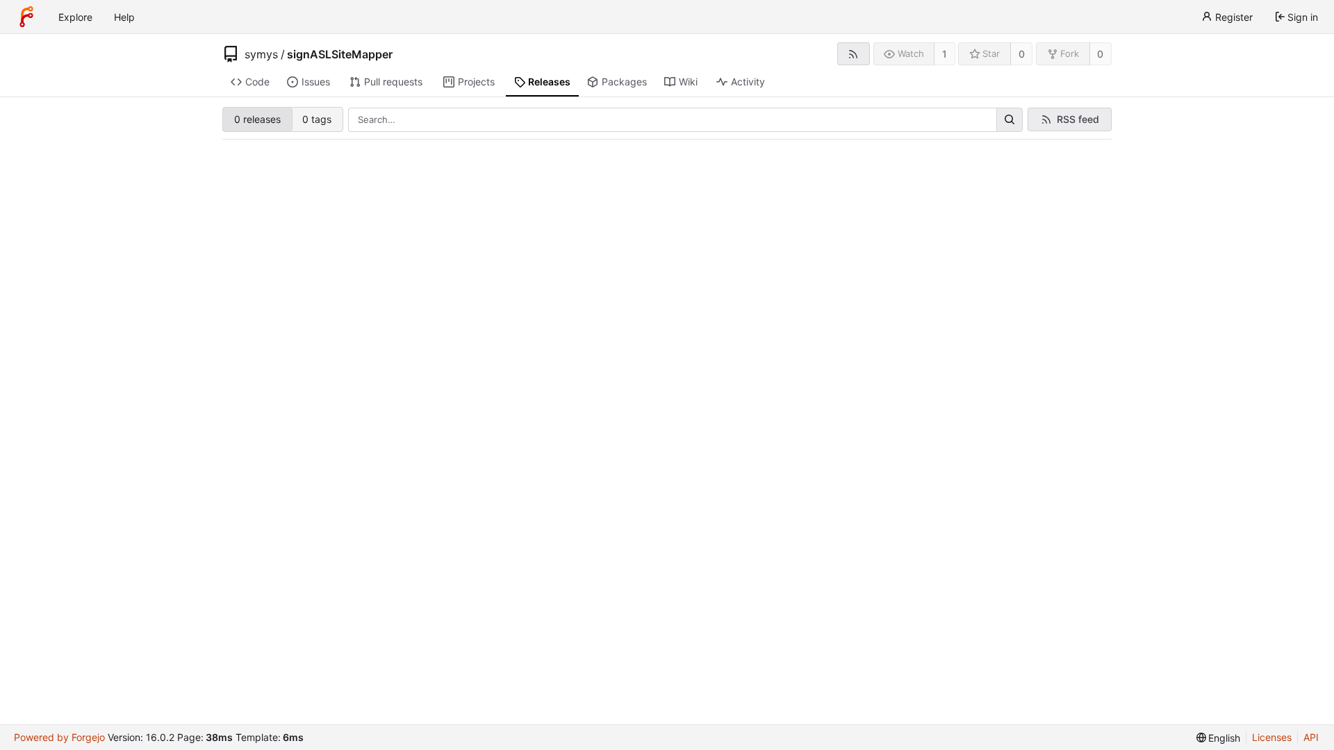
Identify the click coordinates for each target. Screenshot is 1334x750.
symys (261, 54)
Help (124, 17)
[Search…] (1009, 120)
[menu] (1218, 738)
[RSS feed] (853, 53)
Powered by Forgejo (59, 737)
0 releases (257, 119)
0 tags (316, 119)
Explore (75, 17)
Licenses (1272, 737)
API (1311, 737)
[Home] (26, 16)
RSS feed (1078, 119)
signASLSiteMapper (340, 54)
